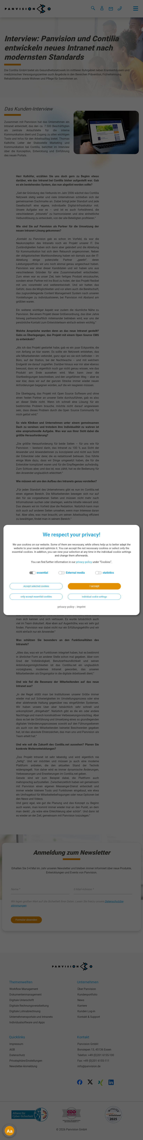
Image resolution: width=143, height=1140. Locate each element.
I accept (94, 586)
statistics (108, 572)
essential (42, 572)
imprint (81, 606)
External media (75, 572)
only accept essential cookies (36, 596)
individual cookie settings (94, 596)
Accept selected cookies (36, 586)
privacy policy (84, 562)
